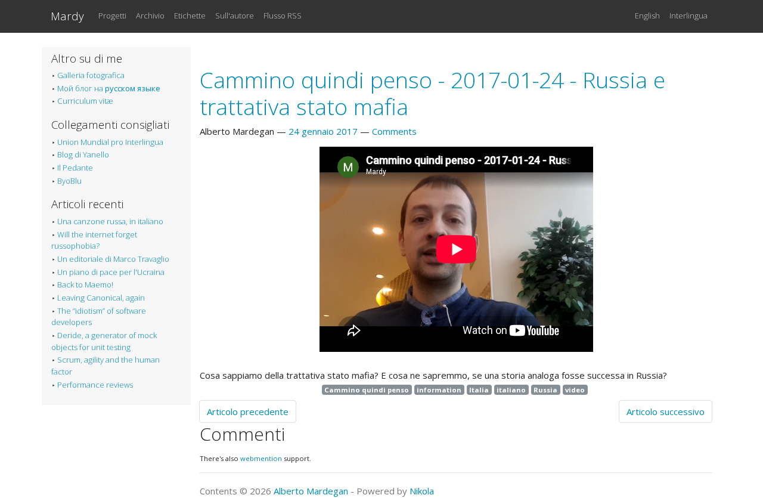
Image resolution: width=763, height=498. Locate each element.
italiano (511, 389)
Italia (479, 389)
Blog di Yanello (83, 154)
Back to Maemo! (85, 284)
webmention (261, 458)
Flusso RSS (282, 15)
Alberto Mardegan (311, 491)
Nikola (422, 491)
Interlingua (688, 15)
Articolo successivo (665, 411)
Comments (394, 131)
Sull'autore (234, 15)
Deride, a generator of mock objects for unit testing (104, 341)
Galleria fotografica (91, 75)
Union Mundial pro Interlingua (110, 142)
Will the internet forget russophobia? (94, 240)
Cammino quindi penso (366, 389)
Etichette (190, 15)
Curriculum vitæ (85, 100)
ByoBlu (69, 180)
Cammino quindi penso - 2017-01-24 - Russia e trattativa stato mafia (432, 93)
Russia (545, 389)
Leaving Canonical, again (101, 297)
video (575, 389)
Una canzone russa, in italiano (110, 221)
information (439, 389)
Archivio (150, 15)
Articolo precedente (248, 411)
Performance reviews (95, 384)
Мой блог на (108, 88)
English (647, 15)
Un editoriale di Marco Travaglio (113, 258)
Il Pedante (75, 167)
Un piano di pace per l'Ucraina (111, 272)
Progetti (112, 15)
